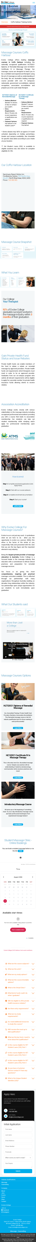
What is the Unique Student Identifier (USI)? (17, 1079)
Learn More (18, 728)
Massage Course (28, 1240)
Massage (4, 1182)
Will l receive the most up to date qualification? (17, 1031)
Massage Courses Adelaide (18, 1235)
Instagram (6, 1212)
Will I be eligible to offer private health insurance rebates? (18, 1002)
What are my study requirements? (14, 1015)
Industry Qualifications (8, 1179)
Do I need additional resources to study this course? (18, 1023)
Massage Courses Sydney (23, 1234)
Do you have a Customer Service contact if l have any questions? (17, 1070)
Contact (3, 1201)
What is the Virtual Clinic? (16, 988)
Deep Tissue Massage (18, 1239)
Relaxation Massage (7, 1239)
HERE (20, 851)
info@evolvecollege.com (16, 1117)
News (3, 1197)
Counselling (5, 1184)
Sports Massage (29, 1239)
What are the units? (14, 969)
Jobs (3, 1193)
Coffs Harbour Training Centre (21, 22)
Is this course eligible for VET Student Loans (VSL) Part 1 (18, 1046)
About (3, 1191)
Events (3, 1195)
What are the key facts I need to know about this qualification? (19, 1038)
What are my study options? (17, 974)
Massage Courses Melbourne (8, 1234)
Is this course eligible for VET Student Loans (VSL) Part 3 (18, 1062)
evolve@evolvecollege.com (20, 1227)
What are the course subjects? (18, 964)
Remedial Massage (9, 1240)
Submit (18, 1171)
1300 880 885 (13, 1111)
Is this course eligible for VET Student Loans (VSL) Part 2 (18, 1054)
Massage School (18, 1240)
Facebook (6, 1210)
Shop (3, 1199)
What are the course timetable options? (18, 981)
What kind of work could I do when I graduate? (17, 994)
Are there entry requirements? (18, 1008)
